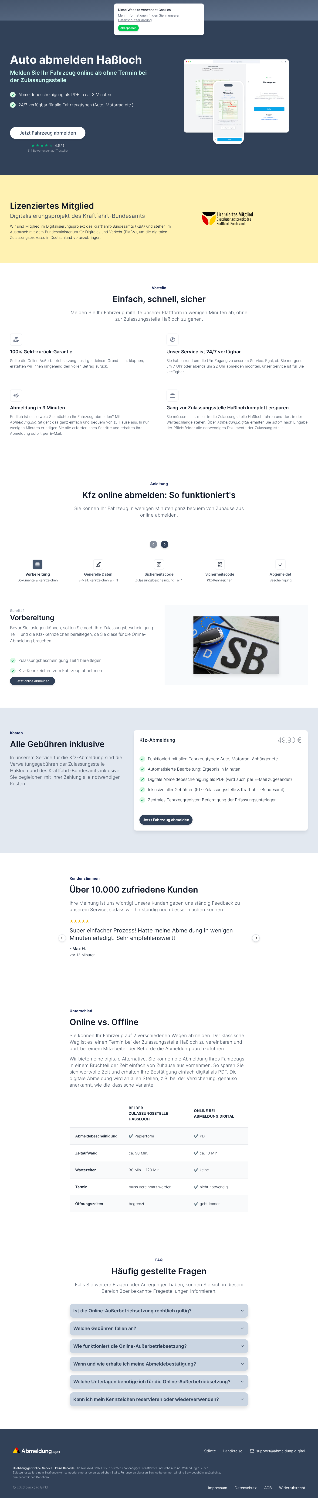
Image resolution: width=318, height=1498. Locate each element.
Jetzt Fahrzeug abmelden (47, 133)
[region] (159, 938)
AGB (268, 1487)
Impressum (217, 1487)
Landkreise (232, 1451)
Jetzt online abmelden (32, 681)
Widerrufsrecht (292, 1487)
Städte (210, 1451)
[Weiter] (256, 938)
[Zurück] (62, 938)
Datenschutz (246, 1487)
